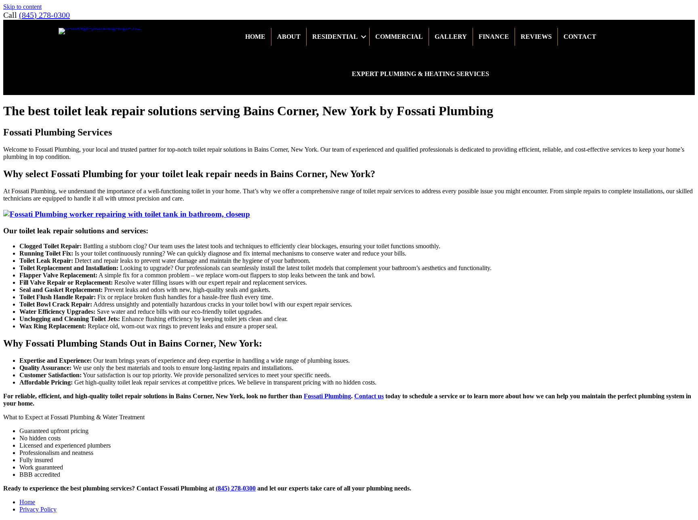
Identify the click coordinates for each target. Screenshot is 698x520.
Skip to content (22, 6)
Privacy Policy (38, 509)
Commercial (399, 36)
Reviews (536, 36)
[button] (363, 37)
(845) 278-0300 (44, 15)
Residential (335, 36)
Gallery (451, 36)
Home (255, 36)
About (289, 36)
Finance (494, 36)
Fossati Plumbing (327, 396)
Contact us (369, 396)
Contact (579, 36)
